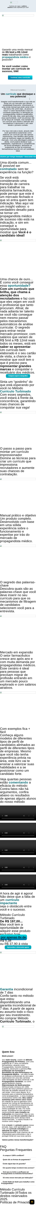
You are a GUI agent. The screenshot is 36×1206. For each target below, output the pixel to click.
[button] (18, 813)
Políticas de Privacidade (17, 1202)
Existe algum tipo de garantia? (14, 1164)
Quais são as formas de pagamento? (17, 1159)
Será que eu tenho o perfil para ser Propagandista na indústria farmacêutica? (17, 1172)
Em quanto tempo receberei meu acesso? (18, 1168)
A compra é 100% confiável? (13, 1155)
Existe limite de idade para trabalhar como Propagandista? (17, 1182)
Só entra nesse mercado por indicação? (18, 1178)
